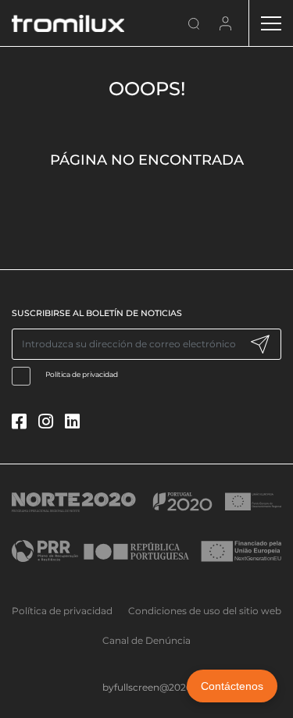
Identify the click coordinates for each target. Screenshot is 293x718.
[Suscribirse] (259, 344)
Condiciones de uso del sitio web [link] (204, 611)
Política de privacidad (81, 374)
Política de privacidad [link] (62, 611)
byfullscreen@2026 (146, 687)
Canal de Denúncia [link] (146, 640)
